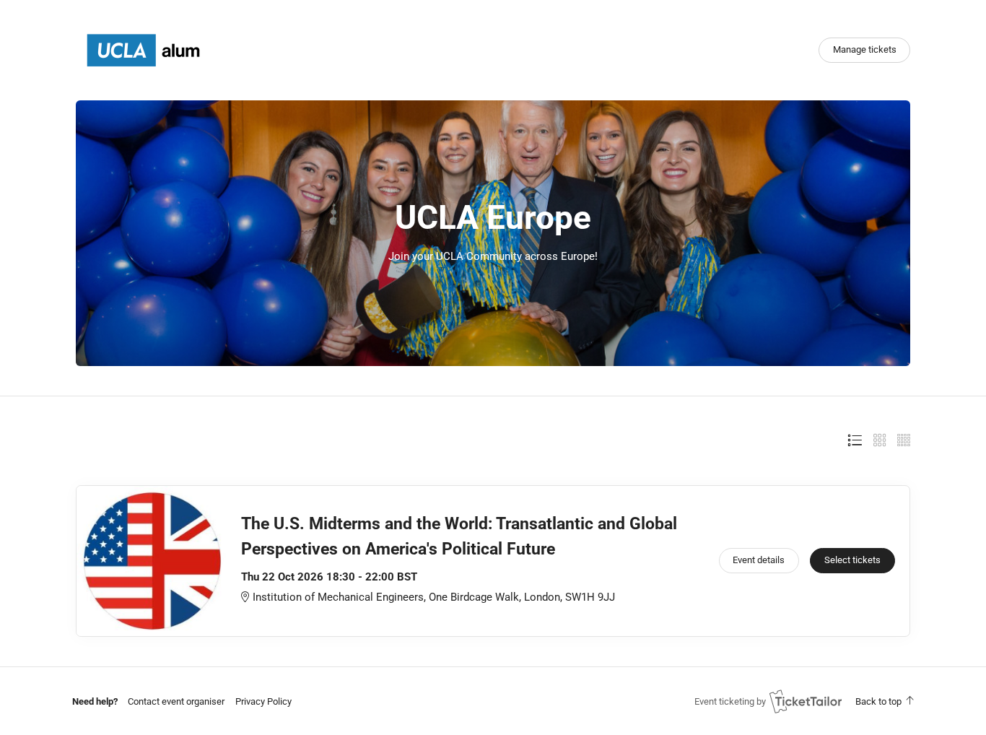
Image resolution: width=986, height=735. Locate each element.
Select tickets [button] (852, 559)
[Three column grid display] (879, 440)
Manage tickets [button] (864, 49)
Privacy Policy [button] (263, 701)
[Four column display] (903, 440)
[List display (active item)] (854, 440)
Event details (759, 559)
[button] (176, 701)
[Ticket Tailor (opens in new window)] (805, 701)
